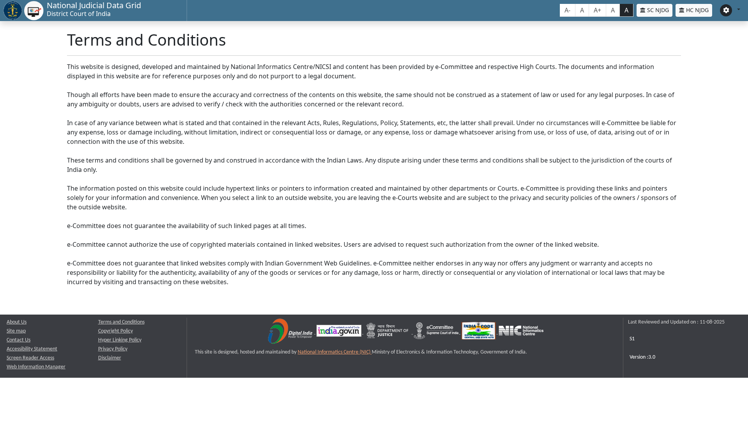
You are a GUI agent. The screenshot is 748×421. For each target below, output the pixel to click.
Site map (16, 331)
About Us (16, 322)
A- (567, 10)
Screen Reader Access (30, 358)
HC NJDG (696, 10)
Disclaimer (109, 358)
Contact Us (18, 340)
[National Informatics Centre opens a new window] (521, 332)
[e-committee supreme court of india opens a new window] (436, 332)
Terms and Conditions (121, 322)
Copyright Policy (115, 331)
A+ (597, 10)
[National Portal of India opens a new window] (339, 332)
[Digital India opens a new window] (291, 332)
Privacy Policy (112, 349)
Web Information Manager (36, 367)
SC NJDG (657, 10)
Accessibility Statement (32, 349)
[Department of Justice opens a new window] (388, 332)
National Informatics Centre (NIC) (335, 352)
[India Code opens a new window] (479, 332)
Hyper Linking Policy (119, 340)
